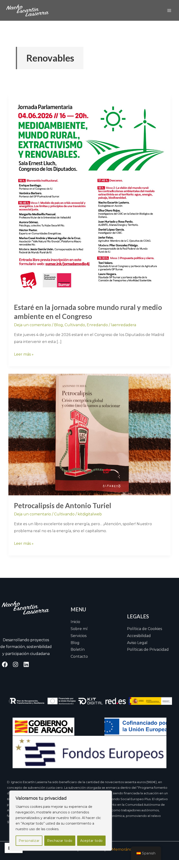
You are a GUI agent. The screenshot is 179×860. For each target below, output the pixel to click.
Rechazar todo (59, 841)
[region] (60, 821)
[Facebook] (5, 664)
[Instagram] (15, 664)
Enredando (97, 325)
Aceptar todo (91, 841)
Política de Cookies (144, 629)
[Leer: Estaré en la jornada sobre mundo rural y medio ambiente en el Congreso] (89, 195)
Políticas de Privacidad (148, 649)
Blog (58, 325)
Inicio (75, 622)
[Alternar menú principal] (169, 10)
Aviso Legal (137, 643)
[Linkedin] (26, 664)
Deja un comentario (32, 325)
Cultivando (75, 325)
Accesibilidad (139, 636)
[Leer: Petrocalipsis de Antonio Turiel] (89, 434)
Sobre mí (79, 629)
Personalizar (29, 841)
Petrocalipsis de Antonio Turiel (62, 505)
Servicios (78, 636)
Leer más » (24, 353)
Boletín (78, 649)
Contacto (79, 656)
